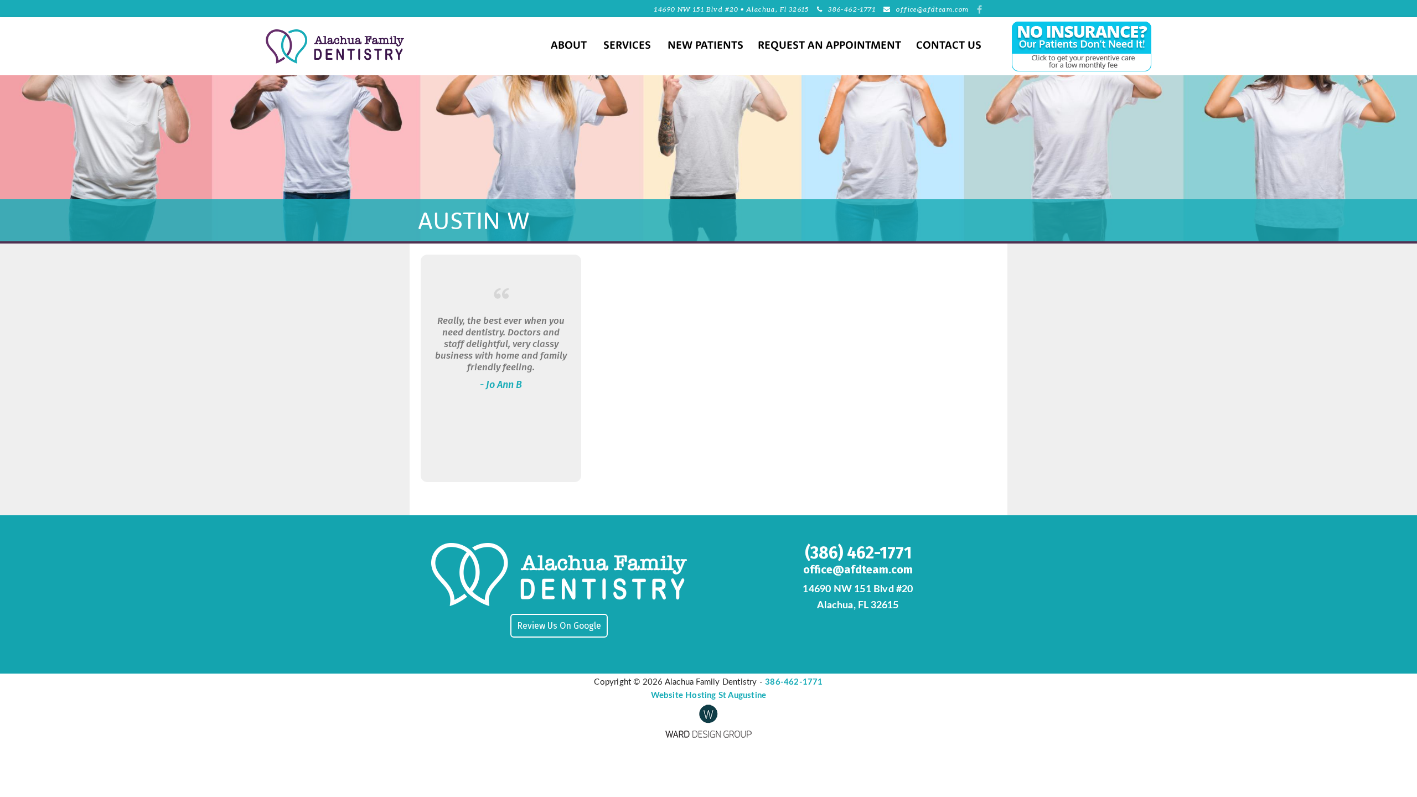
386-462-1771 (852, 9)
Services (627, 45)
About (569, 45)
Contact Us (948, 45)
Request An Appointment (829, 45)
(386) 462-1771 (858, 553)
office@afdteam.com (932, 9)
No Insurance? (1053, 46)
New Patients (705, 45)
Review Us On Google (559, 625)
